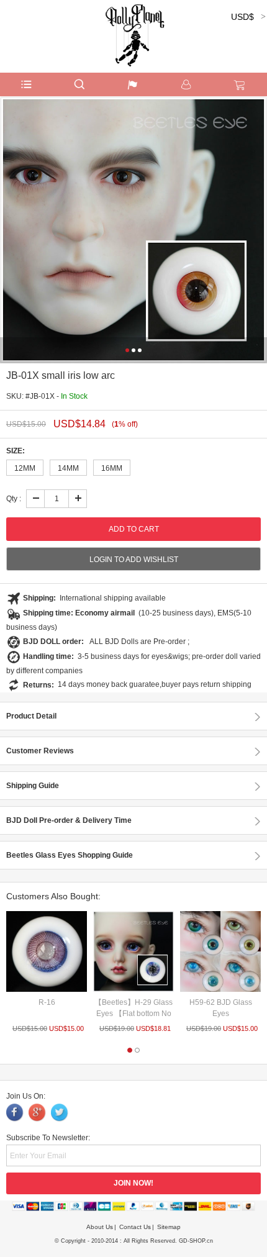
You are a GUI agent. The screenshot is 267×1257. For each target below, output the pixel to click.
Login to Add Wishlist (133, 559)
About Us (99, 1226)
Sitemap (169, 1226)
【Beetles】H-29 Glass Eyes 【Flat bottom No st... (133, 1013)
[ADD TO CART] (46, 951)
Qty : (13, 498)
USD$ (242, 17)
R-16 (46, 1002)
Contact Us (135, 1226)
